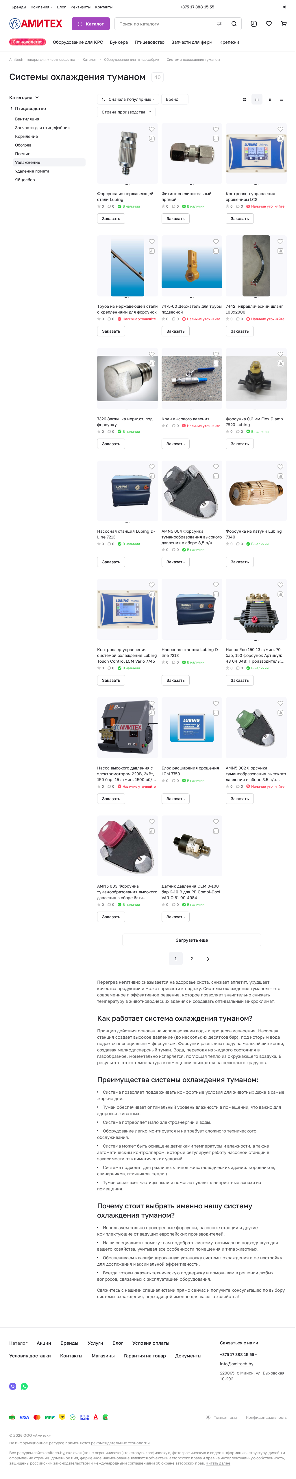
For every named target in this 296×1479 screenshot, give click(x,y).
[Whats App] (24, 1386)
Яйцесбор (25, 179)
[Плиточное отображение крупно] (244, 99)
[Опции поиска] (219, 24)
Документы (188, 1356)
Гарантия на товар (145, 1356)
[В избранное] (152, 129)
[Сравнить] (152, 139)
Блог (117, 1343)
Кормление (26, 136)
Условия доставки (30, 1356)
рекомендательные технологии (120, 1442)
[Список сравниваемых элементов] (254, 24)
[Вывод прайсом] (281, 99)
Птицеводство (30, 108)
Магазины (103, 1356)
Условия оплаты (150, 1343)
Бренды (69, 1343)
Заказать (111, 218)
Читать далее (218, 1463)
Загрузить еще (192, 940)
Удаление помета (32, 170)
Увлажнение (27, 162)
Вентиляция (27, 118)
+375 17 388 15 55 (197, 6)
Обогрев (23, 144)
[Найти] (234, 24)
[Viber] (12, 1386)
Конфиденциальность (266, 1417)
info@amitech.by (237, 1363)
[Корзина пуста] (284, 24)
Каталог (18, 1343)
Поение (22, 153)
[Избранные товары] (269, 24)
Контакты (71, 1356)
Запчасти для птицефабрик (42, 127)
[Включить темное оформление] (284, 7)
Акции (44, 1343)
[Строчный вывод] (269, 99)
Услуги (95, 1343)
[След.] (208, 958)
